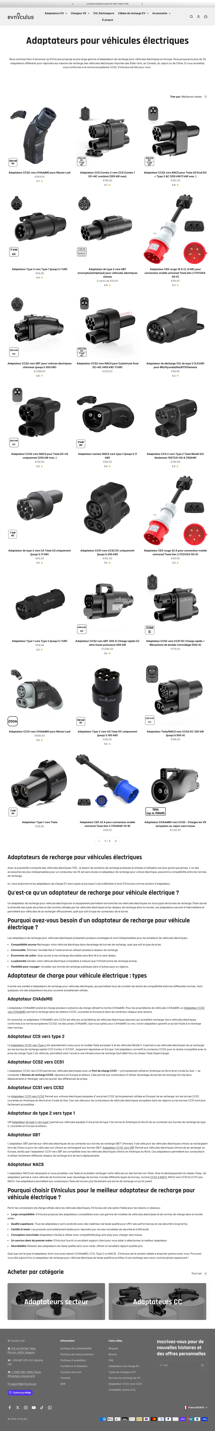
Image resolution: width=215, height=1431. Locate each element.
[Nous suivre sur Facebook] (10, 1407)
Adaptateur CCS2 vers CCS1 (125, 1383)
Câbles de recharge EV (131, 13)
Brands (113, 1354)
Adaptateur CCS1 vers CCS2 (27, 1096)
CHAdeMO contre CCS (122, 1389)
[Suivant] (142, 3)
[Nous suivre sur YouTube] (34, 1407)
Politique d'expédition (73, 1360)
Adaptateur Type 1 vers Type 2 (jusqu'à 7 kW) (39, 641)
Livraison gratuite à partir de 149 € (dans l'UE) (108, 4)
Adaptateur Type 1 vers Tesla (39, 822)
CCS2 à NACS (158, 1177)
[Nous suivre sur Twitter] (18, 1407)
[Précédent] (72, 3)
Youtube (65, 1377)
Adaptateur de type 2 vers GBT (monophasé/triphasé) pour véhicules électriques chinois (107, 273)
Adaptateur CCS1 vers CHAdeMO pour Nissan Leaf (39, 731)
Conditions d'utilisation (73, 1366)
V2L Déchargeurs (103, 13)
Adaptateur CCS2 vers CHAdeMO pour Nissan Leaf (40, 172)
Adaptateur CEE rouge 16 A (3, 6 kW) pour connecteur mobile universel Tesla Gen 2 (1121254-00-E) (175, 273)
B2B (62, 1383)
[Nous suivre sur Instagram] (26, 1407)
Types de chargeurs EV (122, 1372)
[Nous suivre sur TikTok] (42, 1407)
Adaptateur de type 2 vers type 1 (31, 1122)
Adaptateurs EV (54, 13)
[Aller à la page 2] (116, 841)
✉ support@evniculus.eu (22, 1383)
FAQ (111, 1360)
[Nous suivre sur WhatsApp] (50, 1407)
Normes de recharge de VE (124, 1377)
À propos (107, 19)
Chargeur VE (78, 13)
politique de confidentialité (76, 1348)
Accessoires (159, 13)
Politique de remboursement (76, 1354)
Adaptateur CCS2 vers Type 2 (28, 1045)
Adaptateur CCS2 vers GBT (118, 1147)
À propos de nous (70, 1372)
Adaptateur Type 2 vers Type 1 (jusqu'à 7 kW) (39, 269)
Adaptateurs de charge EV (124, 1366)
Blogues (113, 1348)
